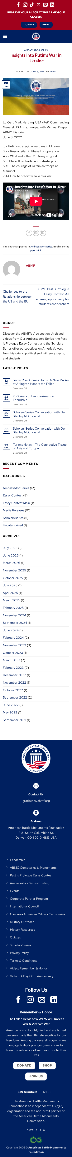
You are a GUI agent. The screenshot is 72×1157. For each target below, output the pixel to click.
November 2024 (14, 615)
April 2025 (10, 593)
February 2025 (13, 608)
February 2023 (13, 668)
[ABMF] (35, 36)
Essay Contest (12, 495)
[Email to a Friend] (36, 233)
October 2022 (13, 690)
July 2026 (10, 548)
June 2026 (11, 555)
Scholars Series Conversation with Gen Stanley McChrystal (39, 414)
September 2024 (15, 623)
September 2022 (15, 697)
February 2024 (13, 638)
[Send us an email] (45, 4)
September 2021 (14, 720)
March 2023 (11, 660)
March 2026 (11, 563)
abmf (53, 71)
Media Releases (13, 510)
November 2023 (14, 645)
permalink (35, 250)
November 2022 (14, 683)
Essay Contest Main (16, 503)
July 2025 (10, 585)
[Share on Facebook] (29, 233)
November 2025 (14, 570)
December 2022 (14, 675)
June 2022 (11, 705)
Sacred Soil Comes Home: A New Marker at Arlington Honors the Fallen (41, 382)
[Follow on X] (38, 4)
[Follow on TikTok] (32, 4)
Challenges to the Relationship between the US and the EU (17, 296)
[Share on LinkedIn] (43, 233)
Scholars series (13, 518)
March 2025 (11, 600)
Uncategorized (13, 525)
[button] (5, 36)
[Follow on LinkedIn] (52, 4)
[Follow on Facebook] (18, 4)
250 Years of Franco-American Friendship (34, 398)
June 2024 (11, 630)
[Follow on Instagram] (25, 4)
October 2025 (13, 578)
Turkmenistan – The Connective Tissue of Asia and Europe (40, 446)
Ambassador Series (36, 50)
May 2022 (10, 712)
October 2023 (13, 653)
